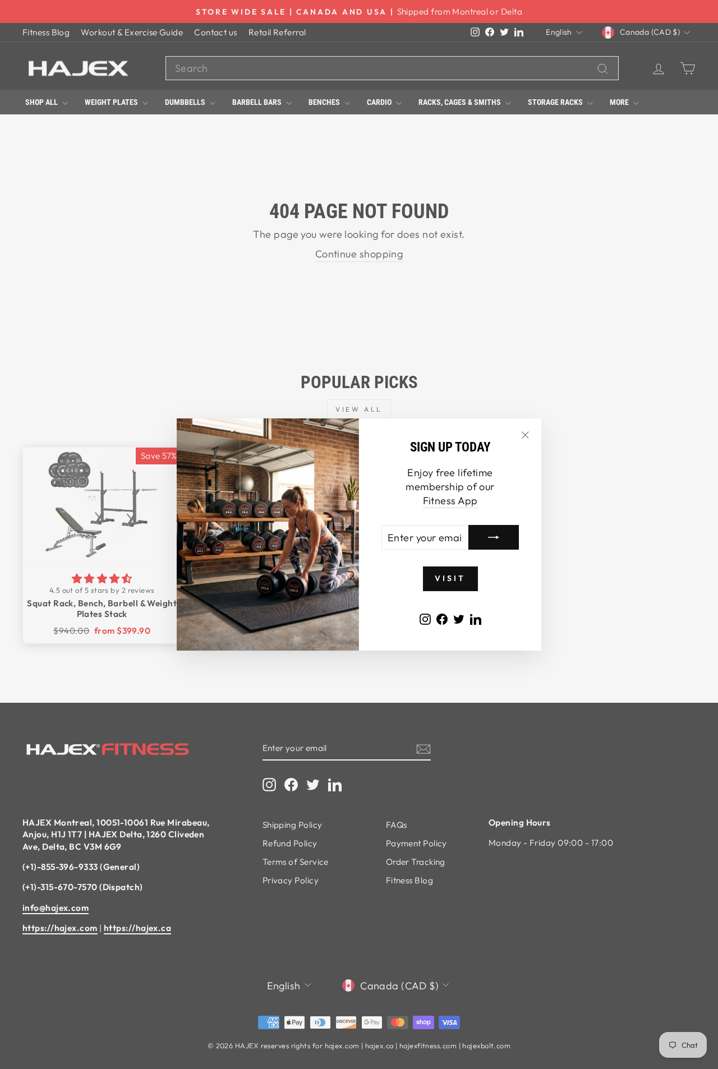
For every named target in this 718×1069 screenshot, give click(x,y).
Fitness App (450, 500)
